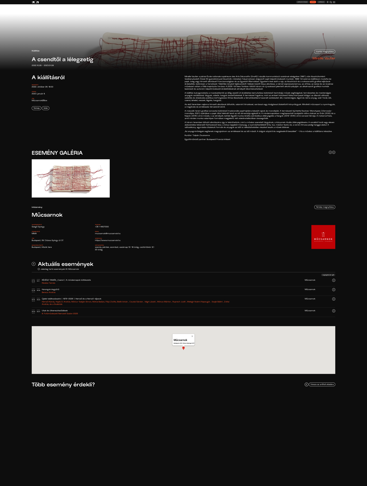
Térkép (36, 108)
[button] (183, 348)
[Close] (192, 336)
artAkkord (321, 2)
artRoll (313, 2)
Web (45, 108)
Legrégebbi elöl (327, 275)
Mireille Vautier (324, 58)
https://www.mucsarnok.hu (108, 240)
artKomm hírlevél (302, 2)
